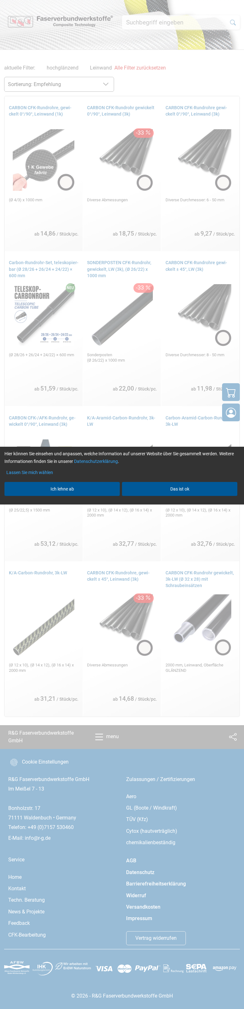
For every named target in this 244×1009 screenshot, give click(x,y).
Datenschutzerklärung (96, 461)
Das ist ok (179, 488)
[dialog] (122, 504)
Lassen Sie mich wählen (29, 472)
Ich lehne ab (62, 488)
